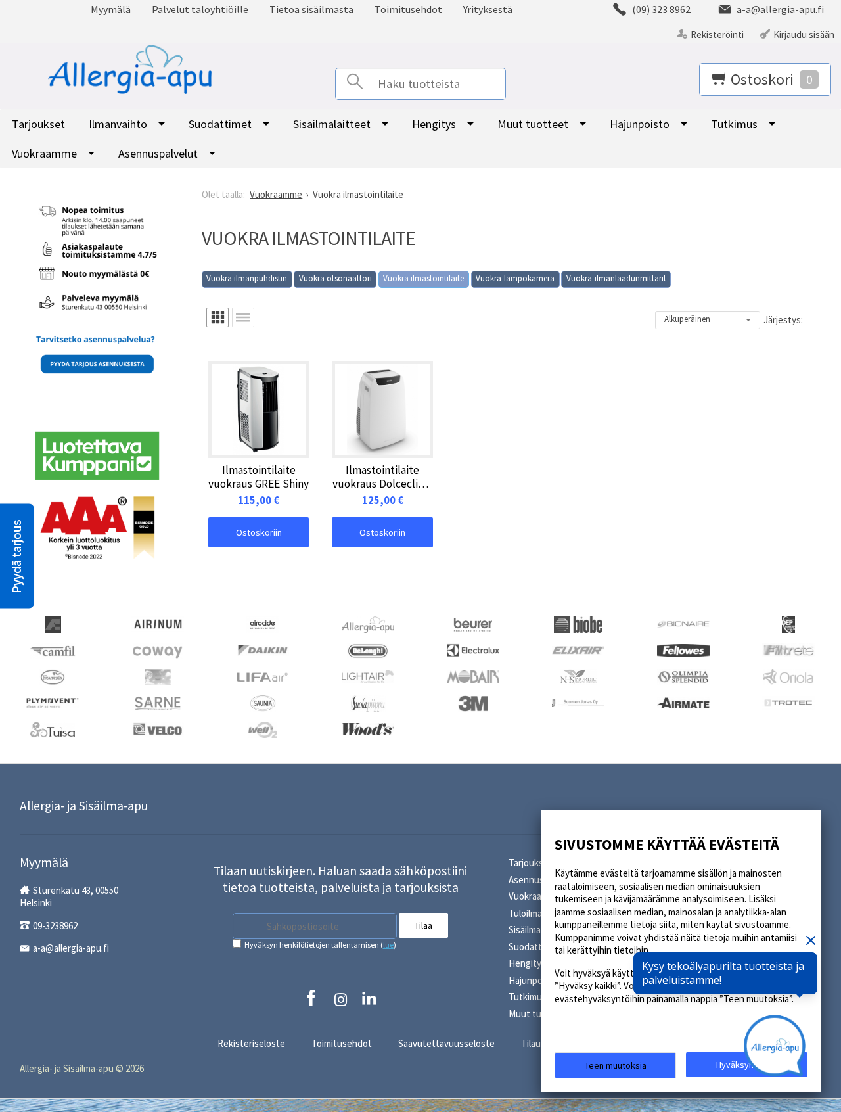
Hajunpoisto (640, 123)
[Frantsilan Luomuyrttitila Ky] (52, 676)
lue (388, 945)
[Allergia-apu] (368, 623)
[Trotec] (788, 701)
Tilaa (423, 925)
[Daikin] (263, 649)
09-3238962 (55, 925)
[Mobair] (473, 675)
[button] (17, 556)
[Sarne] (157, 702)
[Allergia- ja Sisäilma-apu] (113, 70)
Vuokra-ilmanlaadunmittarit (616, 278)
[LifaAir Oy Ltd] (263, 675)
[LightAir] (368, 675)
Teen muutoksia (616, 1065)
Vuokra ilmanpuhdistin (246, 278)
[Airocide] (262, 623)
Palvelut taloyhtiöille (200, 9)
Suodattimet (220, 123)
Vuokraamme (44, 153)
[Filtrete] (788, 649)
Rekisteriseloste (251, 1043)
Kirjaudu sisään (803, 34)
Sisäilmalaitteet (332, 123)
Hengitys (434, 123)
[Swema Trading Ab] (683, 701)
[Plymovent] (52, 701)
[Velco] (157, 728)
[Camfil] (52, 649)
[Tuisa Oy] (52, 728)
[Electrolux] (473, 649)
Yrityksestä (487, 9)
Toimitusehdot (408, 9)
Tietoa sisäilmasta (311, 9)
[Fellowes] (683, 649)
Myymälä (111, 9)
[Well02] (262, 728)
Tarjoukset (38, 123)
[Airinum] (157, 622)
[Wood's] (368, 728)
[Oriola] (788, 676)
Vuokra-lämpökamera (515, 278)
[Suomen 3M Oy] (473, 702)
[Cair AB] (788, 623)
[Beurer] (473, 623)
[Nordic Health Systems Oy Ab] (578, 676)
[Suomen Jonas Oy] (578, 701)
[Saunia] (263, 702)
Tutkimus (734, 123)
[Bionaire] (683, 622)
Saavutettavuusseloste (446, 1043)
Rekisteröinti (717, 34)
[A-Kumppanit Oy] (53, 623)
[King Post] (158, 676)
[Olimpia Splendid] (683, 676)
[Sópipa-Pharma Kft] (368, 702)
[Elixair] (578, 649)
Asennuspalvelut (158, 153)
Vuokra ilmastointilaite (423, 278)
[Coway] (158, 649)
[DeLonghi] (368, 649)
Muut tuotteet (532, 123)
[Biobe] (578, 623)
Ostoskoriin (259, 532)
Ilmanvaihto (118, 123)
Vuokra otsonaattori (335, 278)
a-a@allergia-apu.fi (71, 948)
